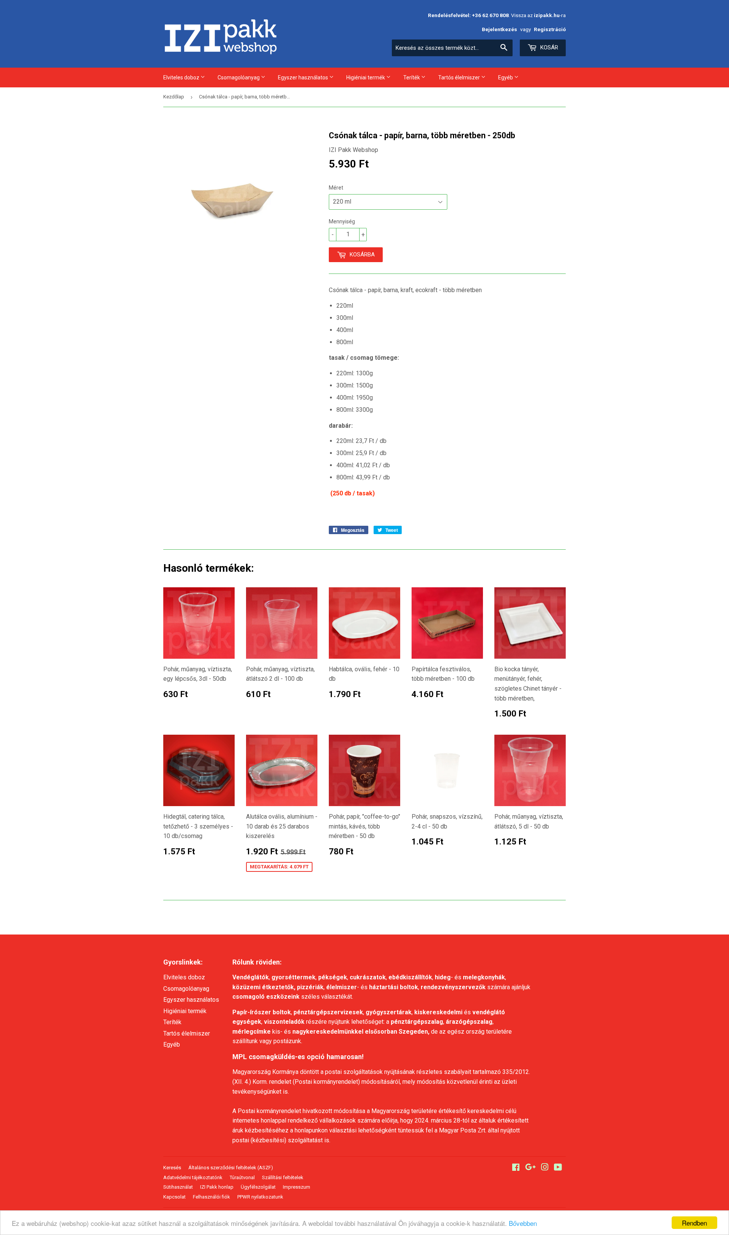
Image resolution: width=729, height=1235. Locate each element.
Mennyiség (342, 221)
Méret (336, 188)
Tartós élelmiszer (459, 77)
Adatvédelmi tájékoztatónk (192, 1177)
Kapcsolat (174, 1197)
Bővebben (523, 1223)
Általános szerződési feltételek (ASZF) (230, 1167)
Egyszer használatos (303, 77)
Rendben (694, 1222)
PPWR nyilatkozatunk (260, 1197)
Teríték (412, 77)
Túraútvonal (242, 1177)
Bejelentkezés (499, 29)
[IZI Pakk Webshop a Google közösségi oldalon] (530, 1168)
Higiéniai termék (366, 77)
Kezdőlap (173, 97)
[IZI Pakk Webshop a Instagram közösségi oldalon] (545, 1168)
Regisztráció (550, 29)
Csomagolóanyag (239, 77)
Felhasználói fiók (211, 1197)
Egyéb (506, 77)
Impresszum (296, 1187)
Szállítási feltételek (282, 1177)
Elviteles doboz (181, 77)
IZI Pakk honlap (217, 1187)
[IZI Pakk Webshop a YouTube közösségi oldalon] (558, 1168)
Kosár (548, 47)
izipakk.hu (547, 15)
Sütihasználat (178, 1187)
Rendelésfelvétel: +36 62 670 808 (468, 15)
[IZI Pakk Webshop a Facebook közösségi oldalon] (516, 1168)
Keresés (172, 1167)
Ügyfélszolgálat (258, 1187)
